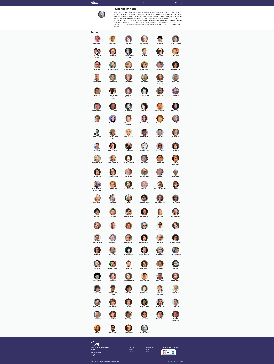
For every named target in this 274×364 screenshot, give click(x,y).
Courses (125, 3)
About (132, 3)
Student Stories (150, 347)
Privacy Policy (179, 361)
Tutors (138, 3)
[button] (172, 3)
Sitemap (148, 351)
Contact (145, 3)
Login (181, 3)
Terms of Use (171, 361)
